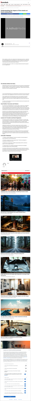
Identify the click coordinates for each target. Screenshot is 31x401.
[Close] (29, 350)
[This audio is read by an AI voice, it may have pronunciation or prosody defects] (13, 43)
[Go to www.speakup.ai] (29, 43)
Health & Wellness (25, 4)
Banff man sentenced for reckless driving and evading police (12, 253)
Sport (21, 4)
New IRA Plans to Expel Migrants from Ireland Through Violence (13, 212)
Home (1, 7)
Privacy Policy (20, 399)
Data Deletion (11, 399)
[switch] (25, 365)
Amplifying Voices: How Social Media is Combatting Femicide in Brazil (14, 191)
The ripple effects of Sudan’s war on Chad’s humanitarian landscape (14, 316)
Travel (29, 4)
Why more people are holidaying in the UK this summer (11, 337)
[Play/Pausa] (10, 159)
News (4, 4)
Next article (27, 170)
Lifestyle (12, 4)
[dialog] (15, 375)
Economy (7, 4)
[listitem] (15, 363)
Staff (8, 163)
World (9, 4)
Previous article (4, 170)
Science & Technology (17, 4)
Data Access (15, 399)
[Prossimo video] (16, 159)
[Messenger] (28, 13)
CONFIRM (9, 396)
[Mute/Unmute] (11, 159)
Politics (2, 4)
